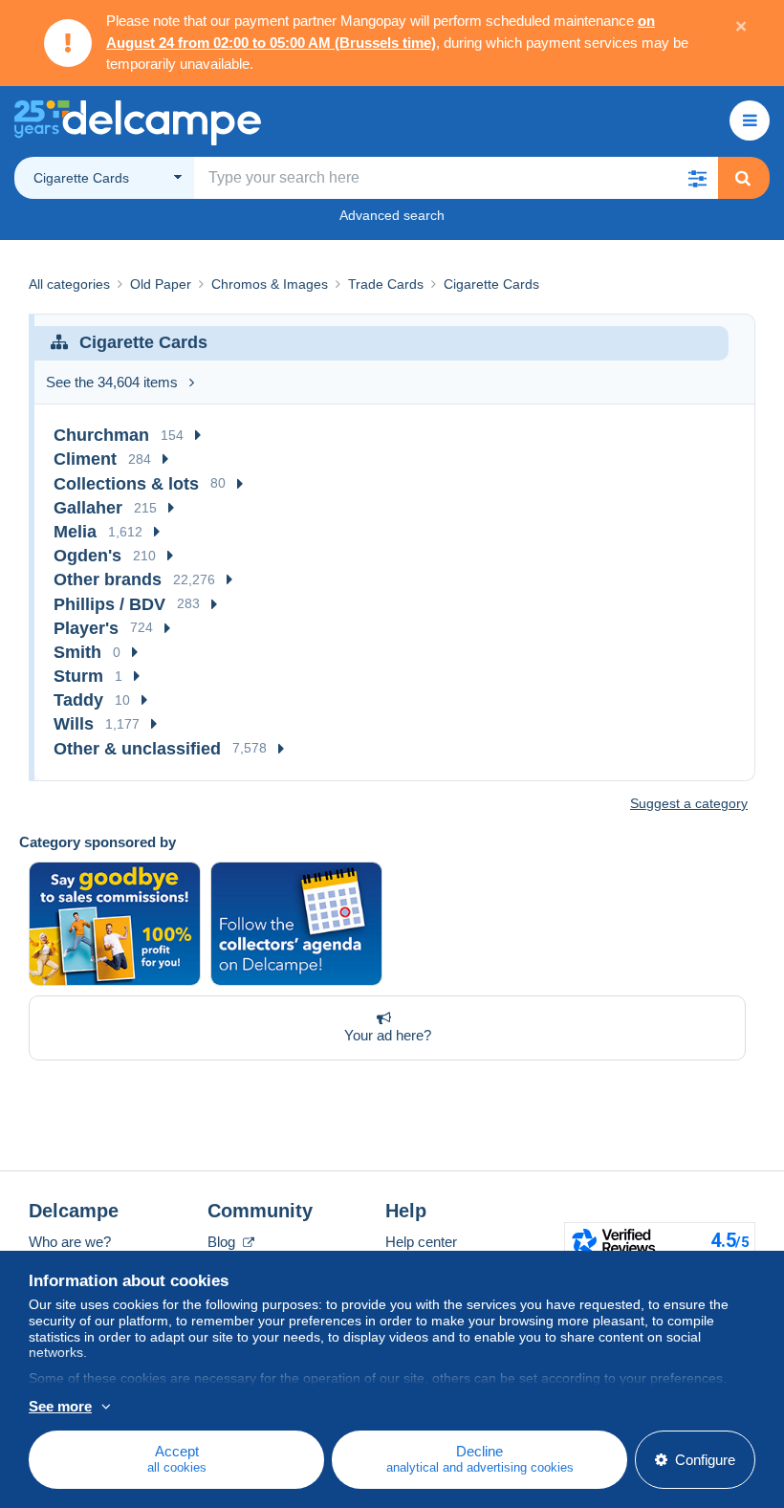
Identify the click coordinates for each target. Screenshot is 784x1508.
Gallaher (88, 507)
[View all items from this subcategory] (198, 436)
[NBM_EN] (115, 924)
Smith (77, 652)
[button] (697, 178)
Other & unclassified (137, 748)
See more (60, 1406)
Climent (85, 459)
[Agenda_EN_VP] (296, 924)
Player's (86, 628)
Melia (75, 531)
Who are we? (70, 1242)
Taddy (78, 700)
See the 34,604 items (112, 382)
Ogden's (87, 555)
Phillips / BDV (109, 604)
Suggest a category (689, 803)
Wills (74, 723)
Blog (223, 1242)
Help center (421, 1242)
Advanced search (392, 215)
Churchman (101, 435)
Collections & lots (126, 483)
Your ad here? (387, 1035)
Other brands (108, 579)
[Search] (743, 178)
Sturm (78, 676)
